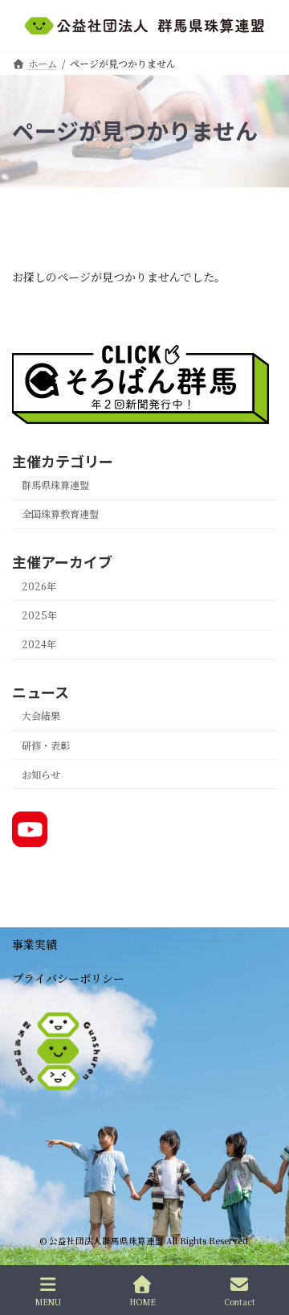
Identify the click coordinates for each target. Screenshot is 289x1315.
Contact (239, 1301)
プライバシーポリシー (68, 978)
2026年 (39, 586)
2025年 (39, 615)
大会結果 (41, 716)
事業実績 (34, 944)
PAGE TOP (264, 1242)
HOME (142, 1301)
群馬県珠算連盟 (55, 485)
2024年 (39, 644)
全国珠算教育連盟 (60, 514)
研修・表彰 (46, 745)
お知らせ (41, 773)
